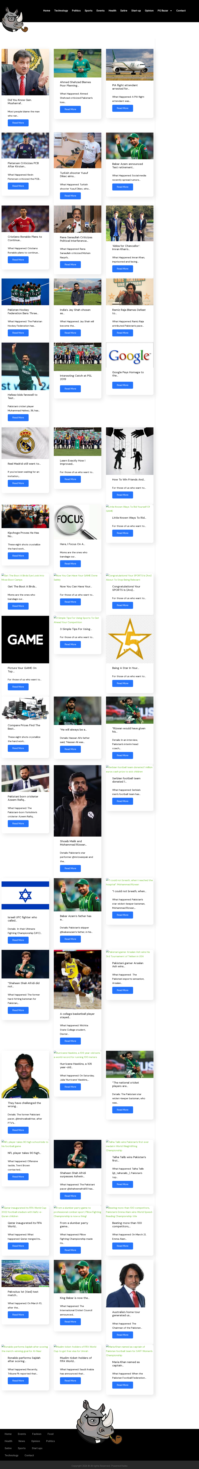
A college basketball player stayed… (77, 1015)
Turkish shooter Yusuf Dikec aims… (74, 174)
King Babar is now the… (74, 1298)
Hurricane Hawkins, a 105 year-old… (76, 1065)
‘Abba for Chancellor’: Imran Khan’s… (126, 247)
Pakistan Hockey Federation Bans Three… (23, 311)
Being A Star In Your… (125, 668)
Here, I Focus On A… (72, 544)
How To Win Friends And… (128, 479)
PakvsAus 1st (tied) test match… (23, 1293)
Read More (18, 122)
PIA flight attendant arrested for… (125, 87)
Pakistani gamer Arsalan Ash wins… (127, 964)
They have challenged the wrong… (24, 1104)
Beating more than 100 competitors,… (127, 1224)
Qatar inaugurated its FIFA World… (25, 1224)
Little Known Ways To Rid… (129, 518)
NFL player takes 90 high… (24, 1153)
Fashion (36, 1434)
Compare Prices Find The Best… (24, 727)
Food (50, 1434)
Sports (89, 10)
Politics (76, 10)
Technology (61, 10)
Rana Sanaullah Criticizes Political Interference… (76, 239)
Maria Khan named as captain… (126, 1363)
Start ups (37, 1448)
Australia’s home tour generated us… (126, 1313)
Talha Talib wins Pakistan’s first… (129, 1158)
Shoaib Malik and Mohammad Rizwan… (73, 843)
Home (46, 10)
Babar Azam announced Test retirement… (127, 165)
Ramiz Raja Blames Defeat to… (129, 311)
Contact (181, 10)
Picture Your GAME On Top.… (22, 669)
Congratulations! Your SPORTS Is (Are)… (126, 588)
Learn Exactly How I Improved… (72, 462)
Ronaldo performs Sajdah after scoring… (24, 1359)
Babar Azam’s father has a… (75, 917)
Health (112, 10)
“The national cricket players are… (125, 1084)
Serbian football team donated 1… (126, 780)
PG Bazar (163, 10)
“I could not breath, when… (129, 891)
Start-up (136, 10)
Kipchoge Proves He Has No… (23, 534)
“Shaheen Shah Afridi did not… (23, 984)
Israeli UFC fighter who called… (22, 919)
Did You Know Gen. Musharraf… (20, 101)
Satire (123, 10)
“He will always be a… (73, 729)
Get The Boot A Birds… (22, 586)
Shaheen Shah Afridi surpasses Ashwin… (73, 1174)
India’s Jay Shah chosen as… (75, 311)
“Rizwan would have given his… (128, 730)
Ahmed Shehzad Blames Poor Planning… (75, 83)
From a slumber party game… (74, 1224)
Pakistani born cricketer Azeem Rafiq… (23, 798)
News (22, 1441)
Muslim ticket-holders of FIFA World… (76, 1359)
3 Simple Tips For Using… (76, 629)
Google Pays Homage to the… (128, 374)
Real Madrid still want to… (24, 464)
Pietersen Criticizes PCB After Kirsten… (23, 164)
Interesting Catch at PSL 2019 (76, 377)
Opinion (149, 10)
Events (101, 10)
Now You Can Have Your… (76, 586)
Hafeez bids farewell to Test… (22, 396)
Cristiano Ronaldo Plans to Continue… (25, 238)
